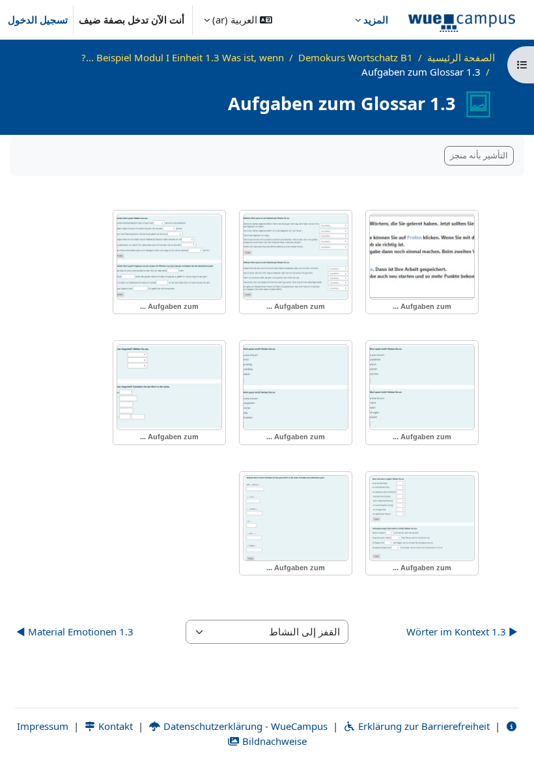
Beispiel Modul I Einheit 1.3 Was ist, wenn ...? (182, 57)
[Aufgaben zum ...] (422, 257)
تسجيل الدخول (38, 19)
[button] (238, 19)
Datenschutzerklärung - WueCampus (244, 726)
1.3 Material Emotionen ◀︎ (75, 631)
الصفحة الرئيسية (461, 57)
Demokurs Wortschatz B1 (355, 57)
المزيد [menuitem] (375, 19)
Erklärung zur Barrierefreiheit (423, 726)
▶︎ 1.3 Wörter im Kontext (462, 631)
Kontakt (114, 726)
